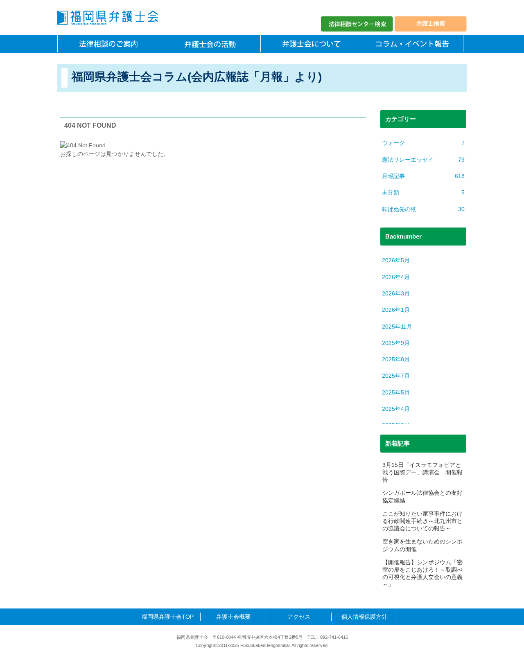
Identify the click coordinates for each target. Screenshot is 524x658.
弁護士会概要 (233, 616)
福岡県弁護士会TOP (168, 616)
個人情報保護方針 (364, 616)
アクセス (298, 616)
